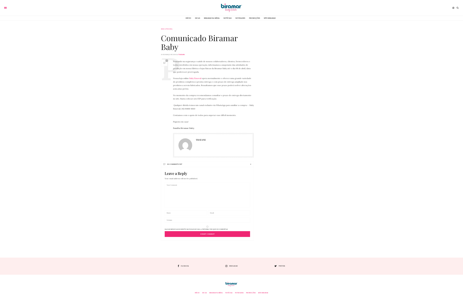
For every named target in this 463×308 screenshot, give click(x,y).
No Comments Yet (174, 164)
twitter (282, 266)
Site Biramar (270, 18)
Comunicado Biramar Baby (199, 42)
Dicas (197, 18)
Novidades (240, 18)
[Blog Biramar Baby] (231, 8)
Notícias (227, 18)
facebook (185, 266)
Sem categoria (166, 29)
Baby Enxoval (195, 78)
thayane (181, 54)
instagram (233, 266)
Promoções (254, 18)
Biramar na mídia (212, 18)
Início (188, 18)
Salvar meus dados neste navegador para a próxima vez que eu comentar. (196, 229)
